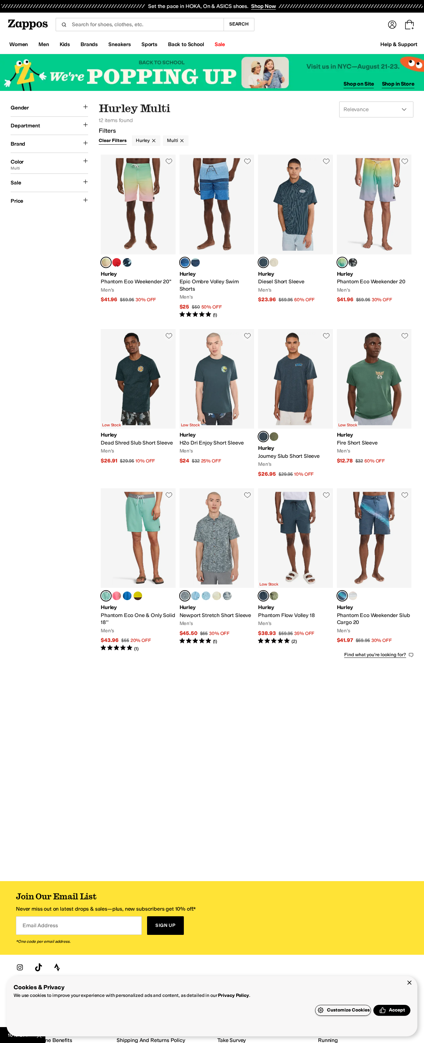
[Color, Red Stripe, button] (116, 262)
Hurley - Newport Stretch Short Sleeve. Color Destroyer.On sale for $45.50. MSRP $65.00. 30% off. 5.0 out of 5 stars (217, 570)
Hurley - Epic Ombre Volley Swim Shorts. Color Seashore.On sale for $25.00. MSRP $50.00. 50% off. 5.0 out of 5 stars (217, 236)
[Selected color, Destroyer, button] (263, 262)
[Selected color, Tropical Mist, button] (106, 596)
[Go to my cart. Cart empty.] (409, 24)
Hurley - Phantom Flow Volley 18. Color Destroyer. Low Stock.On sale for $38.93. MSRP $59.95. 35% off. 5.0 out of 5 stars (295, 570)
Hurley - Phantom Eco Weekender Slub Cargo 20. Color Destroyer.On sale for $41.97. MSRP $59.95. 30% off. (374, 570)
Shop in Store (398, 84)
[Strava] (57, 967)
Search (239, 24)
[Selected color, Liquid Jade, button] (106, 262)
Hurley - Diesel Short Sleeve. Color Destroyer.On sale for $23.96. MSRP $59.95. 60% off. (295, 236)
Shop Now (263, 6)
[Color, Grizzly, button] (274, 596)
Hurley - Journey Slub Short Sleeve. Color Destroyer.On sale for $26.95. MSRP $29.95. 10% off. (295, 403)
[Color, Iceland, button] (195, 596)
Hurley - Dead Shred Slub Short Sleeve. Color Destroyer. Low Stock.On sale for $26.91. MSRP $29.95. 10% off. (138, 403)
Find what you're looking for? (375, 655)
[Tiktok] (38, 967)
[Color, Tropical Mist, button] (195, 262)
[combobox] (140, 24)
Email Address (40, 925)
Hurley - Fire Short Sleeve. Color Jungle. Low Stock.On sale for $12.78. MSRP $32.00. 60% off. (374, 403)
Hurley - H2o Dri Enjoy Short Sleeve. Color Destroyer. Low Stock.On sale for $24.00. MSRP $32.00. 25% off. (217, 403)
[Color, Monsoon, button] (227, 596)
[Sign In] (392, 24)
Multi (172, 140)
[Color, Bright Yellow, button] (137, 596)
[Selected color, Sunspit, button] (342, 262)
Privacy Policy (233, 995)
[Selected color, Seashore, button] (185, 262)
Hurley (143, 140)
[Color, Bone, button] (274, 262)
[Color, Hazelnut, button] (216, 596)
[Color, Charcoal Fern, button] (274, 436)
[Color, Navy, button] (127, 262)
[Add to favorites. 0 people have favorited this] (169, 161)
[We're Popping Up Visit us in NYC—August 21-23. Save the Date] (212, 72)
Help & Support (398, 44)
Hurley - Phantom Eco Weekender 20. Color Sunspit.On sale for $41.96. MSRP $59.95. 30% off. (374, 236)
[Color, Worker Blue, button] (206, 596)
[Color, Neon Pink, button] (116, 596)
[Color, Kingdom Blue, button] (127, 596)
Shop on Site (359, 84)
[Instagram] (20, 967)
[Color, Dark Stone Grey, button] (352, 262)
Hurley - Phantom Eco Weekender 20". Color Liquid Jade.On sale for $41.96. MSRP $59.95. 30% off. (138, 236)
